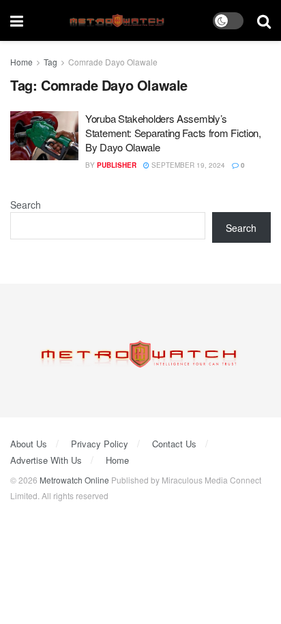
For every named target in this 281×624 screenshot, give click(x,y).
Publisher (116, 165)
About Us (28, 443)
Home (21, 62)
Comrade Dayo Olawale (113, 62)
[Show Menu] (16, 20)
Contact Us (174, 443)
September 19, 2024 (187, 165)
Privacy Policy (99, 443)
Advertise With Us (46, 460)
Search (25, 204)
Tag (50, 62)
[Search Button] (264, 20)
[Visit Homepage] (118, 21)
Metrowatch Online (74, 480)
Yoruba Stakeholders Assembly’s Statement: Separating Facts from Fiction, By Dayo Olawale (173, 132)
